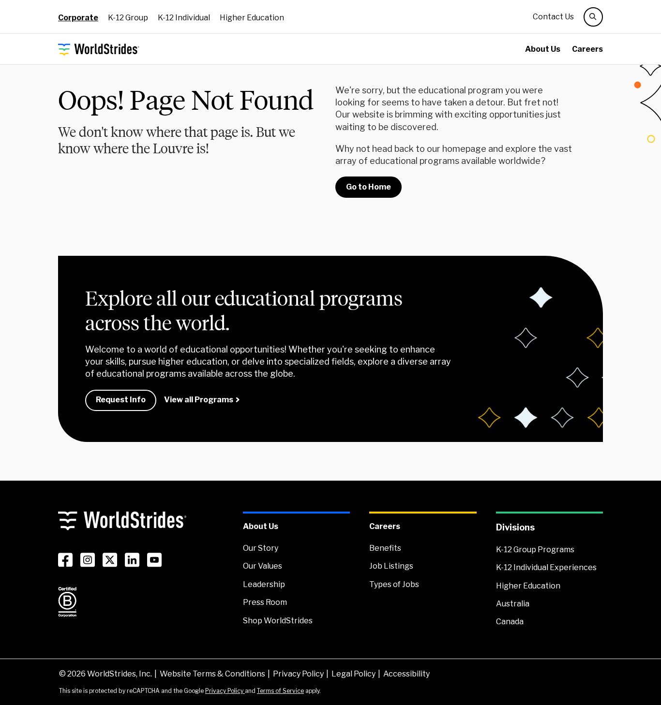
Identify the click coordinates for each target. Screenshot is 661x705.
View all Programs (198, 399)
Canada (510, 621)
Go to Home (368, 186)
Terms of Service (280, 690)
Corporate (78, 17)
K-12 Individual (184, 17)
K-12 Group (128, 17)
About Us (542, 49)
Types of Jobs (394, 584)
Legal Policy (353, 673)
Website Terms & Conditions (212, 673)
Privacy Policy (298, 673)
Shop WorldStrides (278, 620)
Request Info (121, 399)
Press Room (265, 602)
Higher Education (252, 17)
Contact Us (553, 16)
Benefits (385, 548)
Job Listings (391, 566)
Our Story (260, 548)
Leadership (264, 584)
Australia (512, 603)
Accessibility (406, 673)
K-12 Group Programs (535, 549)
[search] (593, 17)
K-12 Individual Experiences (546, 567)
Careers (587, 49)
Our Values (262, 566)
